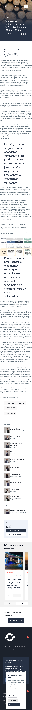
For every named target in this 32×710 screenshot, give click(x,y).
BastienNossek (15, 436)
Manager (12, 438)
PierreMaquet (15, 452)
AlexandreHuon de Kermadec (16, 444)
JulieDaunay (14, 490)
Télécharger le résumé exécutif (9, 56)
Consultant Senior (15, 484)
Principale (13, 491)
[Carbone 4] (9, 637)
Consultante (13, 469)
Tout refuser (12, 696)
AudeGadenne (15, 474)
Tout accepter (14, 705)
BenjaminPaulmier (16, 482)
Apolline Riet (14, 467)
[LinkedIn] (28, 637)
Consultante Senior (15, 476)
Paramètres (13, 700)
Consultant (13, 454)
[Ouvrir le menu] (26, 6)
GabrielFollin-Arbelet (17, 459)
